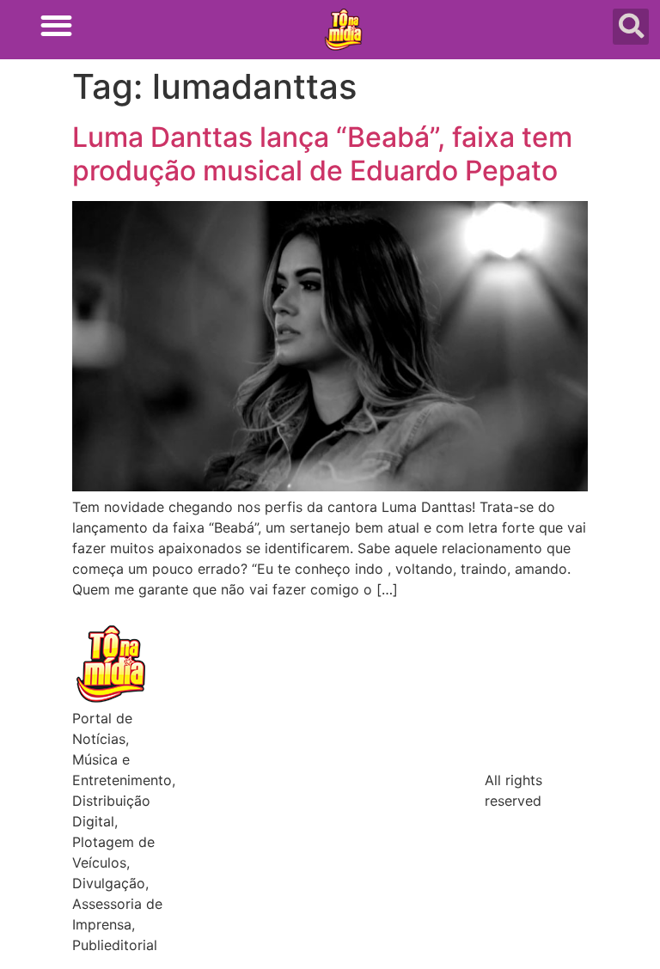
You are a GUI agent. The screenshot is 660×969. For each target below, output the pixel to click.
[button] (56, 25)
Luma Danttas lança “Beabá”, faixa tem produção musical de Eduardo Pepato (322, 153)
